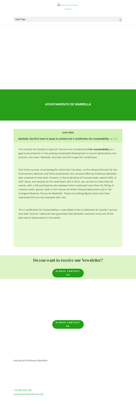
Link (115, 138)
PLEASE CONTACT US (68, 273)
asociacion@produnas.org (28, 394)
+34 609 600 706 (23, 390)
